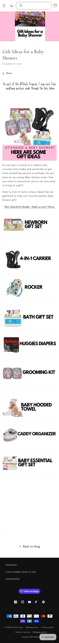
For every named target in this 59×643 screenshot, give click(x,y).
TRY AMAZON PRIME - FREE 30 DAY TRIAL (29, 206)
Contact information (31, 637)
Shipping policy (40, 632)
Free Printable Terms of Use (20, 571)
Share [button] (9, 73)
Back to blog (31, 546)
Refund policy (32, 627)
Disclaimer (11, 564)
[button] (3, 5)
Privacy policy (47, 627)
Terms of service (22, 632)
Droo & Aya (17, 627)
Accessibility (12, 578)
